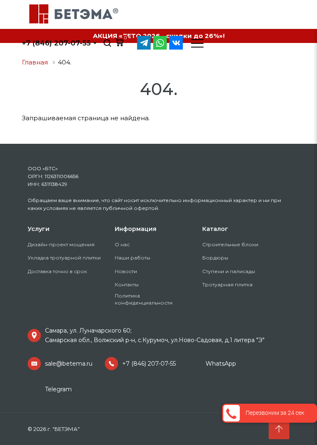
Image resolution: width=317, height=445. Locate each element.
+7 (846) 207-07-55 (149, 363)
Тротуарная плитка (227, 284)
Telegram (58, 389)
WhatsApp (221, 363)
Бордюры (215, 258)
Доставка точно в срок (57, 271)
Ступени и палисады (228, 271)
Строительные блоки (230, 244)
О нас (122, 244)
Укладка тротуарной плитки (64, 258)
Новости (126, 271)
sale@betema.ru (68, 363)
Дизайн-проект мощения (61, 244)
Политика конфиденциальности (144, 299)
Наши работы (132, 258)
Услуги (39, 229)
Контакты (127, 284)
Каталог (215, 229)
